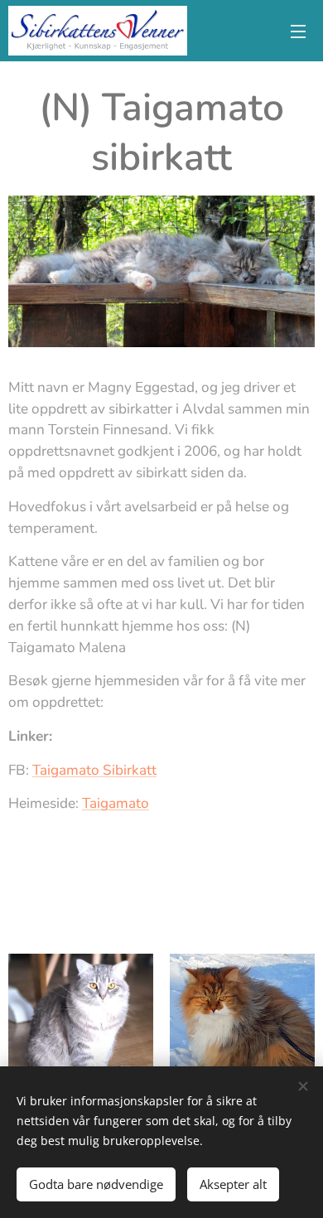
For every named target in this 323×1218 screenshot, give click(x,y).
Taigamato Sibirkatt (94, 770)
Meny (298, 30)
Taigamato (115, 803)
